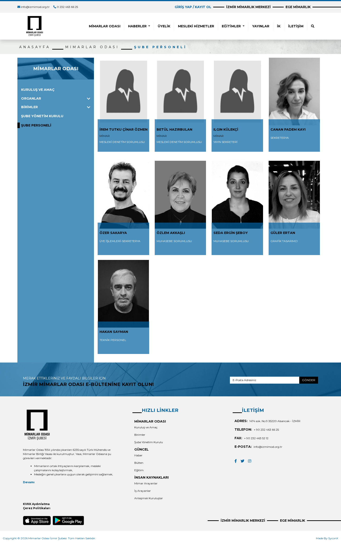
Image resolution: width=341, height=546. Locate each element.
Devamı (29, 482)
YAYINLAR (260, 26)
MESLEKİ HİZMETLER (196, 26)
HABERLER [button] (138, 26)
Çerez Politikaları (36, 508)
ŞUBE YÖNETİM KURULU (42, 116)
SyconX (333, 538)
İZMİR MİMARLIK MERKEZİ (248, 7)
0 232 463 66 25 (67, 7)
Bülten (138, 462)
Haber (138, 455)
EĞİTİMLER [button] (232, 26)
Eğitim (139, 470)
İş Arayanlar (142, 490)
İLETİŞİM (295, 26)
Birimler (139, 434)
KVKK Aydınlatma (36, 504)
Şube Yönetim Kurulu (148, 442)
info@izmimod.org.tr (35, 7)
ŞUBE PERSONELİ (160, 47)
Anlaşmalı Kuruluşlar (148, 498)
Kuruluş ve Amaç (146, 427)
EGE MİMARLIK (298, 7)
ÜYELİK (164, 26)
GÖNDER (308, 380)
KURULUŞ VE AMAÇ (38, 90)
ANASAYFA (34, 47)
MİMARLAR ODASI (104, 26)
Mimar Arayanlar (146, 483)
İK (278, 26)
